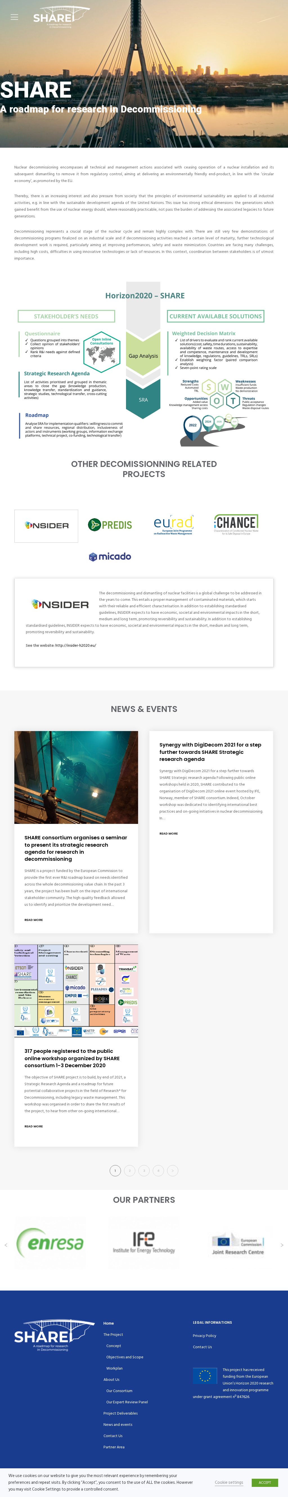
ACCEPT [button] (265, 1483)
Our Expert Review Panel (127, 1402)
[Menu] (12, 17)
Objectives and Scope (124, 1357)
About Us (111, 1379)
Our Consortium (119, 1391)
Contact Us (113, 1436)
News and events (118, 1424)
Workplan (114, 1368)
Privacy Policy (204, 1335)
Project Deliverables (121, 1413)
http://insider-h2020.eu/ (75, 645)
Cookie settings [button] (229, 1482)
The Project (113, 1334)
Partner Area (114, 1447)
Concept (113, 1346)
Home (109, 1323)
